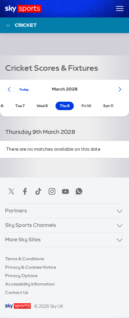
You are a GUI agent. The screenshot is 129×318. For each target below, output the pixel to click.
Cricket (26, 25)
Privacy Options (21, 275)
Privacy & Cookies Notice (30, 267)
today (23, 89)
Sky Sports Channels (30, 225)
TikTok (38, 191)
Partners (16, 210)
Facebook (25, 191)
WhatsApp (79, 191)
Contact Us (16, 292)
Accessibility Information (30, 284)
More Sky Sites (23, 239)
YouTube (65, 191)
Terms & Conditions (24, 259)
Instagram (52, 191)
